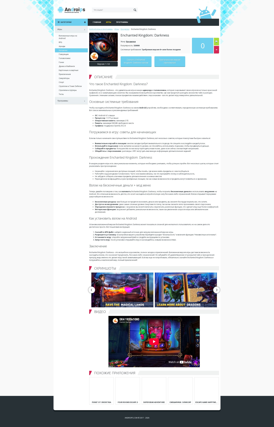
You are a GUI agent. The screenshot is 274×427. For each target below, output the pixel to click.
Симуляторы (64, 78)
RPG (60, 42)
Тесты (61, 94)
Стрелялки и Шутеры (68, 90)
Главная (97, 22)
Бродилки (131, 41)
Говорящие (64, 54)
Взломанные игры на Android (68, 37)
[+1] (216, 41)
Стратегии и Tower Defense (70, 86)
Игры (108, 22)
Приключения (65, 74)
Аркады (62, 46)
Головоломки (64, 58)
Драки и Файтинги (67, 66)
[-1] (216, 49)
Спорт (61, 82)
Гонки (61, 62)
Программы (122, 22)
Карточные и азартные (68, 70)
